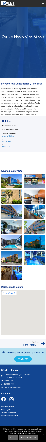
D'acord (13, 437)
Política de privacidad (9, 416)
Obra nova (6, 147)
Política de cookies (8, 413)
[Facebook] (3, 399)
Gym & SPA (6, 141)
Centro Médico (8, 136)
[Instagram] (11, 399)
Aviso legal (5, 410)
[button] (43, 3)
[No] (43, 434)
